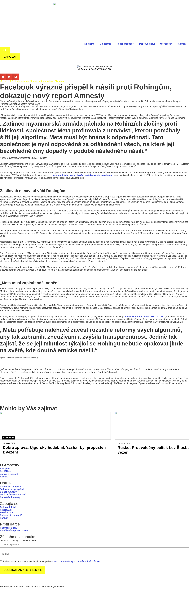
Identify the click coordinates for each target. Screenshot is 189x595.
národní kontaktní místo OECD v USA (144, 316)
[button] (3, 77)
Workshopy (166, 44)
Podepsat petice (125, 44)
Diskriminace (22, 81)
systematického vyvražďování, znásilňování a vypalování (82, 175)
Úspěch (8, 437)
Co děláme (105, 44)
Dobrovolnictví (147, 44)
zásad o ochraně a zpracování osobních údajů (75, 561)
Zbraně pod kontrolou (41, 81)
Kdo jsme (89, 44)
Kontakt (182, 44)
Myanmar (60, 81)
